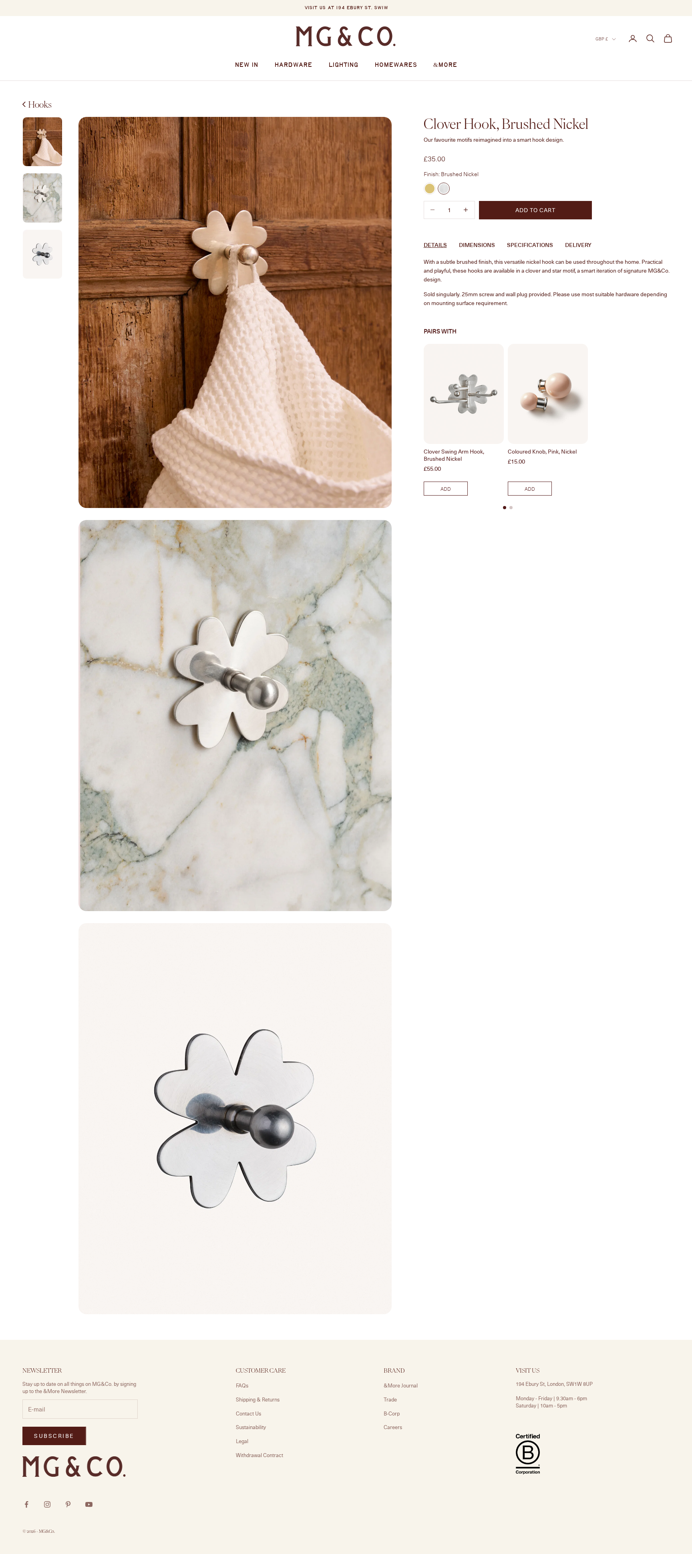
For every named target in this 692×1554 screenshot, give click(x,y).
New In (246, 65)
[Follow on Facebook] (26, 1504)
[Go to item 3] (42, 198)
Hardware (293, 65)
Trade (390, 1399)
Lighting (343, 65)
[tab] (504, 507)
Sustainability (251, 1427)
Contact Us (248, 1413)
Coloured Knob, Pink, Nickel (542, 451)
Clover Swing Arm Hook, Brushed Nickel (454, 455)
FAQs (242, 1385)
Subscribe (54, 1436)
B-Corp (392, 1413)
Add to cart (535, 209)
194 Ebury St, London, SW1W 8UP (554, 1383)
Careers (393, 1427)
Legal (242, 1441)
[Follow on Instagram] (47, 1504)
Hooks (40, 104)
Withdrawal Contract (259, 1455)
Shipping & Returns (258, 1399)
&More (445, 65)
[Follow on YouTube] (89, 1504)
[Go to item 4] (42, 254)
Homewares (395, 65)
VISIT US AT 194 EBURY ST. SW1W (346, 8)
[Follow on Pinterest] (68, 1504)
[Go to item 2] (42, 142)
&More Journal (401, 1385)
